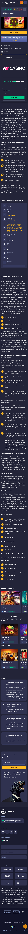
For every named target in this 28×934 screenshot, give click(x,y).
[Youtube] (3, 832)
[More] (25, 926)
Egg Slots (13, 228)
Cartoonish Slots (12, 227)
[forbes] (21, 869)
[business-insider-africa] (7, 876)
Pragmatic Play (11, 215)
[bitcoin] (7, 869)
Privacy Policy (16, 922)
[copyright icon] (21, 876)
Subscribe (14, 767)
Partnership (21, 919)
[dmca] (7, 912)
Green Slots (14, 230)
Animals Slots (11, 224)
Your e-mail (7, 762)
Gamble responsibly (7, 903)
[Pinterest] (15, 832)
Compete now (14, 40)
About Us (6, 919)
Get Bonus (14, 97)
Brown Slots (10, 225)
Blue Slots (18, 224)
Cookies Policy (7, 922)
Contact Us (13, 919)
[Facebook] (11, 832)
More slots (14, 616)
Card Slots (17, 225)
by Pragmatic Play (6, 15)
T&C (23, 922)
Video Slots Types (12, 220)
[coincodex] (21, 883)
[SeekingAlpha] (7, 883)
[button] (7, 611)
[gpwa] (16, 912)
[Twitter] (7, 832)
